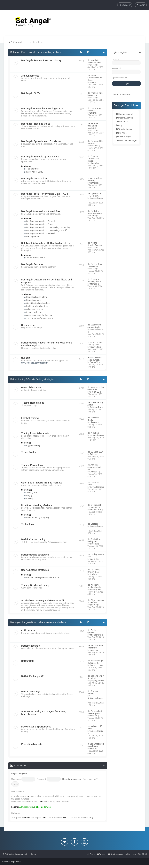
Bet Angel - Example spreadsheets (40, 156)
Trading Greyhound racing (35, 585)
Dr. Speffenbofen (95, 698)
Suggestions (28, 325)
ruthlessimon (96, 435)
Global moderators (42, 807)
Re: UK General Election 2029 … (94, 506)
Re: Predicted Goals (93, 419)
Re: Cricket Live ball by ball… (94, 540)
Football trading (30, 418)
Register (23, 773)
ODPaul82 (94, 392)
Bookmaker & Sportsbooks (36, 726)
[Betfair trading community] (29, 23)
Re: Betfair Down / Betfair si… (95, 677)
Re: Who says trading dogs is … (95, 586)
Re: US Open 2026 (95, 452)
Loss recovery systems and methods (42, 577)
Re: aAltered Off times (94, 727)
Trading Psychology (32, 465)
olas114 (93, 422)
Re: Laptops (92, 524)
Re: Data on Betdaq (92, 692)
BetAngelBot (95, 407)
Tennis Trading (29, 452)
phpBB (16, 861)
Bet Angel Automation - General (40, 233)
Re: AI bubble (93, 433)
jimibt (92, 574)
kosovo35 (94, 347)
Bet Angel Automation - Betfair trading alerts (45, 243)
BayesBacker (96, 487)
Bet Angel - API (33, 236)
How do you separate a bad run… (94, 467)
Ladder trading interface (37, 306)
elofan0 (93, 163)
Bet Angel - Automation (34, 178)
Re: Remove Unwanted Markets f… (92, 125)
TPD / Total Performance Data (39, 318)
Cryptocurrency (33, 445)
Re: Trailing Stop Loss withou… (94, 265)
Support (25, 357)
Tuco (92, 82)
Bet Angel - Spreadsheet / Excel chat (41, 141)
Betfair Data (27, 660)
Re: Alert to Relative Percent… (95, 244)
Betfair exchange (30, 645)
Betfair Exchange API (32, 676)
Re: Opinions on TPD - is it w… (94, 194)
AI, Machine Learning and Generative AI (42, 600)
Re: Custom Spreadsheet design (93, 158)
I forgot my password (71, 779)
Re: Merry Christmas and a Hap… (94, 77)
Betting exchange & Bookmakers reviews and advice (38, 622)
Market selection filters (36, 297)
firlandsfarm (95, 509)
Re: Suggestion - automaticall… (94, 326)
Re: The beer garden (92, 631)
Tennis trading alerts (35, 257)
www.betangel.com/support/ (34, 363)
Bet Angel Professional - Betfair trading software (36, 52)
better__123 (95, 665)
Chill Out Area (28, 630)
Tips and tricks (32, 169)
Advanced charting (34, 309)
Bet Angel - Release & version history (41, 60)
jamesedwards (96, 198)
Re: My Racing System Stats (93, 570)
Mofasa (93, 284)
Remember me (89, 779)
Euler (92, 113)
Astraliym (94, 589)
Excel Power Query (34, 172)
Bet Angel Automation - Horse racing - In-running (48, 227)
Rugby (29, 495)
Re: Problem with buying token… (95, 94)
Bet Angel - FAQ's (30, 93)
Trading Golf (31, 492)
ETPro (93, 216)
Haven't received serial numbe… (94, 358)
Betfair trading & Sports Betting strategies (32, 379)
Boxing (29, 498)
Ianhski (93, 183)
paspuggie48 (96, 680)
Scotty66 (94, 362)
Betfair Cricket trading (33, 539)
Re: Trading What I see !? (95, 555)
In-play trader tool (34, 312)
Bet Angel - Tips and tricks (35, 123)
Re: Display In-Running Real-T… (94, 280)
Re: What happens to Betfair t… (95, 601)
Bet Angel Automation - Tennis (39, 224)
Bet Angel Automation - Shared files (40, 211)
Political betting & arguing (37, 517)
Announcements (30, 75)
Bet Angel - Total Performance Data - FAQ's (44, 193)
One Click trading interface (38, 303)
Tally (91, 817)
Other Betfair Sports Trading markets (41, 482)
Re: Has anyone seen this (94, 109)
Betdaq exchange (30, 691)
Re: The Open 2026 (93, 483)
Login (14, 773)
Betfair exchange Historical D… (95, 661)
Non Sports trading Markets (36, 505)
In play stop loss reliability (94, 179)
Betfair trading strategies (35, 554)
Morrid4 (93, 716)
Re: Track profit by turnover (95, 142)
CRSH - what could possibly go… (95, 745)
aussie (93, 650)
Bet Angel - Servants (32, 264)
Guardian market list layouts (39, 315)
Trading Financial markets (35, 433)
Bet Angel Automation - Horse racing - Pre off (46, 230)
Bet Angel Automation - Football (40, 221)
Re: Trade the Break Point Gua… (95, 212)
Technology (27, 524)
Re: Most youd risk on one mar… (95, 388)
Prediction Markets (31, 744)
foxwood (94, 146)
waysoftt (94, 472)
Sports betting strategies (35, 569)
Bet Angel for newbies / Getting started (42, 108)
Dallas (93, 65)
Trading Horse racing (32, 402)
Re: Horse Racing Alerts (95, 403)
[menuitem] (141, 4)
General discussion (31, 387)
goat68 (93, 559)
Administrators (26, 807)
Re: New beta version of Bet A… (95, 61)
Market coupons (33, 300)
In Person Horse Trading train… (94, 343)
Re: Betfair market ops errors (95, 646)
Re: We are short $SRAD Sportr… (94, 712)
